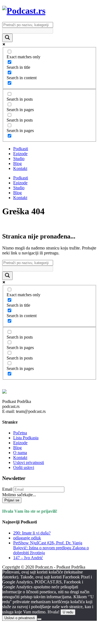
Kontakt (20, 168)
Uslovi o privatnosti (19, 618)
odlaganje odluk (27, 538)
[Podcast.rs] (23, 11)
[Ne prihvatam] (39, 619)
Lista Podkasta (25, 437)
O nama (20, 452)
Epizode (20, 153)
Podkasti (20, 148)
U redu (68, 612)
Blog (17, 163)
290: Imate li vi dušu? (32, 533)
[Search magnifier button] (7, 38)
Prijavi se (11, 500)
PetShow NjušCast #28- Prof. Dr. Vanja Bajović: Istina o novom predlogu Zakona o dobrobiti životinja (51, 547)
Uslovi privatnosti (28, 462)
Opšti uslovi (23, 467)
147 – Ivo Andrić (28, 557)
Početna (20, 432)
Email (7, 489)
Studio (18, 158)
